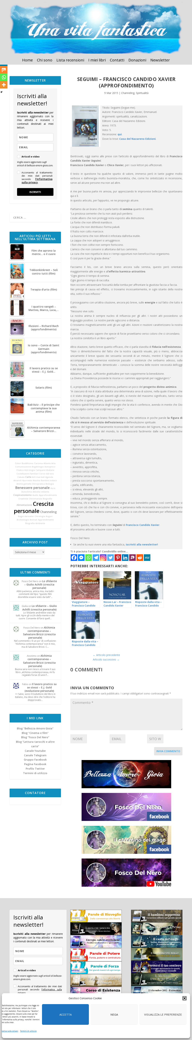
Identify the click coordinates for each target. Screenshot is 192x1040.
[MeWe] (147, 557)
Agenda (49, 477)
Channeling (48, 512)
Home (27, 61)
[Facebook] (74, 557)
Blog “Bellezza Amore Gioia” (35, 728)
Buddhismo (27, 463)
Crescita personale (34, 507)
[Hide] (1, 92)
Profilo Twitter (35, 768)
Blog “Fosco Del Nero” (35, 737)
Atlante (47, 463)
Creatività (23, 498)
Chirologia (39, 516)
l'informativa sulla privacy (37, 180)
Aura (52, 488)
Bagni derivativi (26, 516)
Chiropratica (38, 484)
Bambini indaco (49, 480)
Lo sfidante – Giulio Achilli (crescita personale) (40, 584)
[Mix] (4, 69)
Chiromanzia (35, 498)
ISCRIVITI (35, 192)
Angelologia (38, 466)
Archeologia (23, 519)
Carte (28, 477)
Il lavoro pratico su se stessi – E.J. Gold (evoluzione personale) (41, 687)
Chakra (20, 470)
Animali (33, 519)
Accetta (65, 1014)
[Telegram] (96, 557)
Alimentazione (24, 505)
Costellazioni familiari (27, 473)
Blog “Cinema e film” (35, 733)
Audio (35, 495)
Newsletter (160, 61)
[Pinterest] (118, 557)
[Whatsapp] (88, 557)
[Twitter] (110, 557)
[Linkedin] (125, 557)
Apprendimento (46, 519)
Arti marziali (38, 477)
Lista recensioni (70, 61)
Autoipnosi (49, 466)
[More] (4, 84)
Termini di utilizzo (28, 1031)
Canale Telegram (35, 755)
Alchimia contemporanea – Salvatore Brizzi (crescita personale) (39, 633)
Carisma (38, 463)
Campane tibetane (45, 470)
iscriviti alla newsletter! (142, 544)
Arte (53, 463)
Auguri (49, 516)
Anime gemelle (23, 484)
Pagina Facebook (35, 764)
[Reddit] (139, 557)
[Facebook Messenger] (81, 557)
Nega (114, 1014)
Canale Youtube (35, 751)
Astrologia (29, 470)
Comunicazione (23, 466)
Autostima (26, 491)
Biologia (50, 484)
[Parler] (132, 557)
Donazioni (137, 61)
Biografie (47, 498)
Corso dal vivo (46, 473)
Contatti (117, 61)
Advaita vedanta (41, 491)
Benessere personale (32, 487)
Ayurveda (27, 480)
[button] (184, 998)
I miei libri (97, 61)
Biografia (30, 523)
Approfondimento (48, 495)
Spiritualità (142, 93)
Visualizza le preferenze (163, 1014)
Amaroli (18, 480)
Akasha (36, 480)
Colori (18, 463)
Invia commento (168, 751)
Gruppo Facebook (35, 759)
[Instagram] (103, 557)
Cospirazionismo (22, 495)
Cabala (21, 477)
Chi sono (44, 61)
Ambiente (40, 523)
